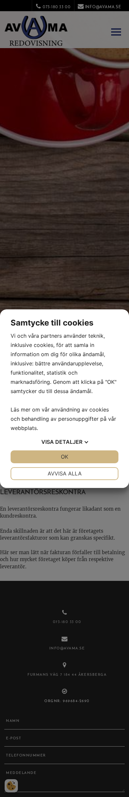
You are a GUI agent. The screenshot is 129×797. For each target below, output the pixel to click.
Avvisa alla (65, 473)
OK (64, 456)
